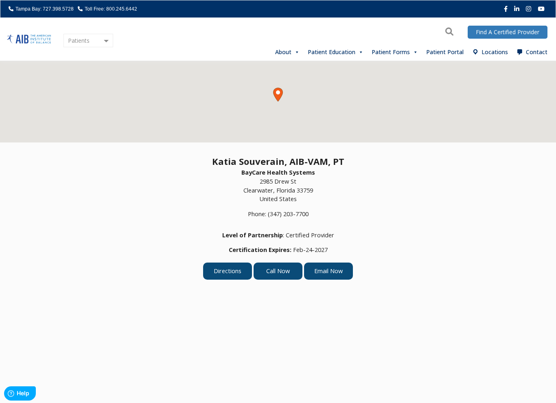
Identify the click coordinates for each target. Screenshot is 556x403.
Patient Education (331, 52)
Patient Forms (391, 52)
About (283, 52)
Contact (536, 52)
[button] (278, 95)
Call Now (278, 271)
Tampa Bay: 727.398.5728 (44, 9)
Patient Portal (445, 52)
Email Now (328, 271)
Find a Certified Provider (507, 32)
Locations (495, 52)
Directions (227, 271)
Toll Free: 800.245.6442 (110, 9)
